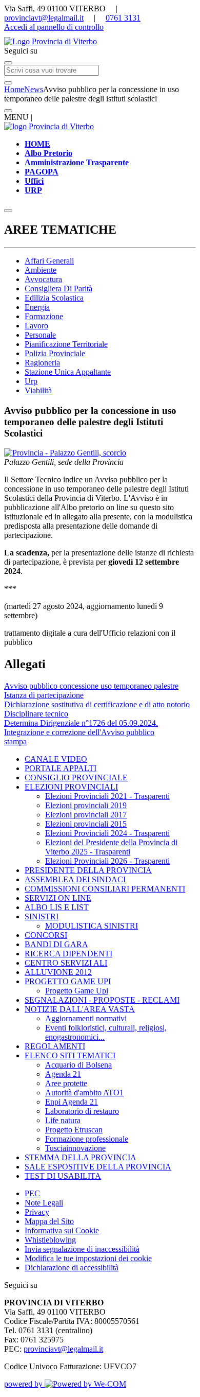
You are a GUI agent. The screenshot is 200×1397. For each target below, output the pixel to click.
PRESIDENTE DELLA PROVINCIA (88, 870)
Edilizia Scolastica (54, 297)
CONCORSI (46, 935)
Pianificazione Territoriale (66, 344)
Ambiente (40, 270)
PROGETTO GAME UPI (68, 981)
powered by (24, 1383)
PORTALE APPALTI (60, 768)
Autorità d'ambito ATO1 (84, 1092)
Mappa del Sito (49, 1221)
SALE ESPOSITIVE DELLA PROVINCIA (98, 1166)
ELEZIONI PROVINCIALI (71, 786)
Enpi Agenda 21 (71, 1101)
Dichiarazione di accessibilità (71, 1267)
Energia (37, 307)
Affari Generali (49, 260)
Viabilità (38, 390)
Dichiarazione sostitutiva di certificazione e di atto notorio (97, 704)
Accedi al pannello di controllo (54, 27)
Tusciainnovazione (75, 1148)
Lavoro (36, 325)
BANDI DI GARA (56, 944)
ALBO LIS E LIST (57, 907)
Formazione (44, 316)
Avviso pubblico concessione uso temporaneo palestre (91, 686)
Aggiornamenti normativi (86, 1018)
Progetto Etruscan (74, 1129)
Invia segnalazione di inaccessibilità (82, 1249)
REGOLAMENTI (55, 1046)
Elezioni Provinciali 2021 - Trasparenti (107, 796)
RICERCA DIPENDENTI (68, 953)
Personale (40, 334)
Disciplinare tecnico (36, 713)
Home (14, 89)
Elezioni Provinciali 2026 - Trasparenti (107, 861)
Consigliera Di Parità (58, 288)
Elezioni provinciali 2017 (86, 814)
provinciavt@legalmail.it (44, 17)
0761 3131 (123, 17)
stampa (15, 741)
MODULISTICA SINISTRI (91, 925)
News (33, 89)
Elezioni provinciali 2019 (86, 805)
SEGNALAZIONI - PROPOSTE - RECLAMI (102, 1000)
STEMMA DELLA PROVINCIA (80, 1157)
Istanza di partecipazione (44, 695)
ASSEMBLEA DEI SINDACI (75, 879)
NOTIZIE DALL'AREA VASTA (80, 1009)
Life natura (63, 1120)
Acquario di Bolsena (78, 1064)
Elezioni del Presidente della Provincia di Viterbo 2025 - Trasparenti (111, 847)
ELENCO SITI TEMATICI (70, 1055)
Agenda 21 (63, 1074)
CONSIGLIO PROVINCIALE (76, 777)
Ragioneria (42, 362)
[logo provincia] (100, 41)
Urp (31, 381)
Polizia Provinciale (55, 353)
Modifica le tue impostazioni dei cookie (88, 1258)
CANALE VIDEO (56, 759)
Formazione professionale (86, 1138)
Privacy (37, 1212)
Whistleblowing (50, 1239)
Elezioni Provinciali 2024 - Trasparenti (107, 833)
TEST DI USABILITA (63, 1176)
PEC (32, 1193)
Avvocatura (43, 279)
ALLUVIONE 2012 (58, 972)
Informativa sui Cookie (62, 1230)
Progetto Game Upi (76, 990)
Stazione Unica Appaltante (68, 372)
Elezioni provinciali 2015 (86, 823)
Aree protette (66, 1083)
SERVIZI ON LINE (58, 898)
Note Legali (44, 1202)
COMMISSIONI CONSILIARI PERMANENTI (105, 888)
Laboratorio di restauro (82, 1111)
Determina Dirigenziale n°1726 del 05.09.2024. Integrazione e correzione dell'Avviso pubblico (81, 728)
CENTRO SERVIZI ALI (66, 962)
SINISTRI (41, 916)
